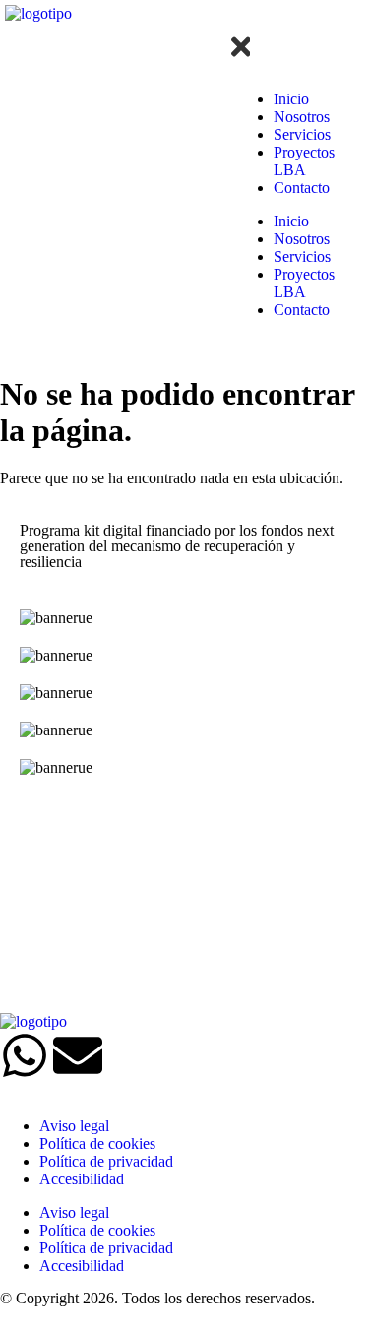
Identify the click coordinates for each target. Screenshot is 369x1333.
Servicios (302, 134)
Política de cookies (97, 1143)
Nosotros (302, 116)
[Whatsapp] (24, 1055)
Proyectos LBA (304, 161)
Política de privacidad (106, 1161)
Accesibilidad (81, 1179)
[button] (231, 22)
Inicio (291, 99)
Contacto (302, 187)
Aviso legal (74, 1125)
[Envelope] (77, 1055)
